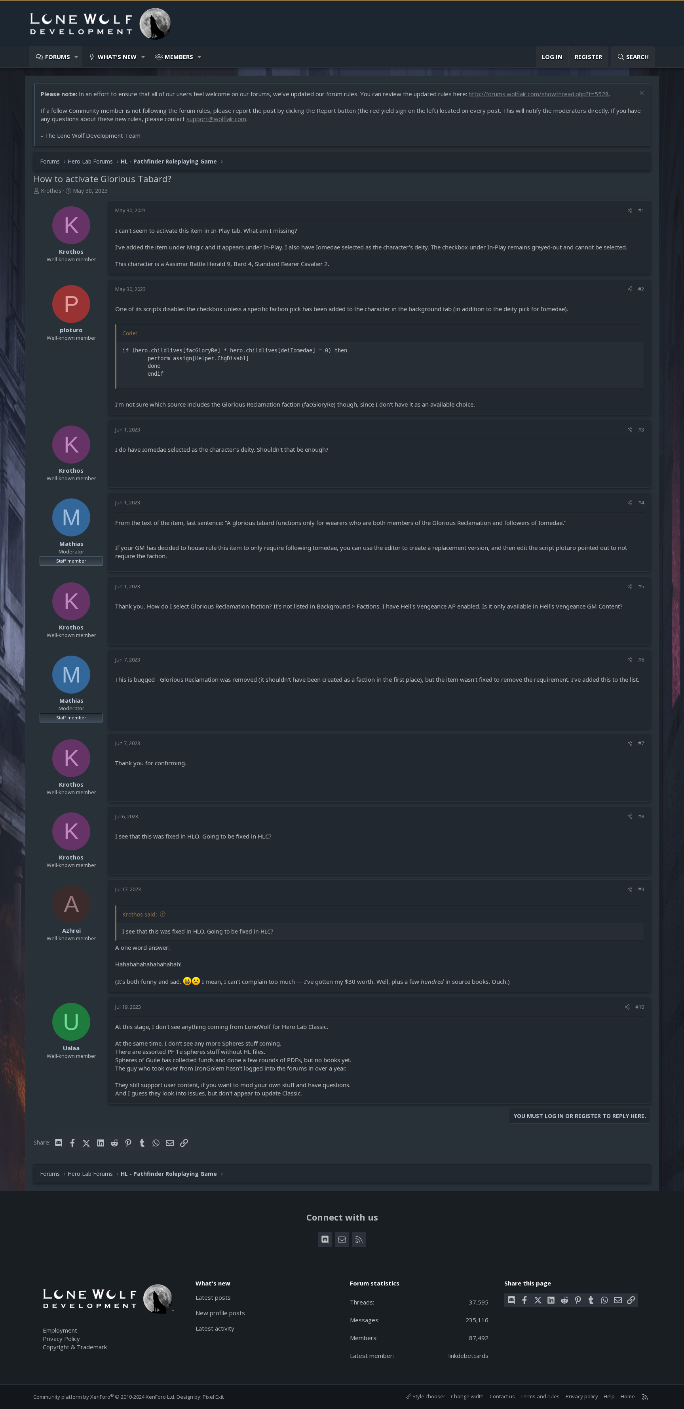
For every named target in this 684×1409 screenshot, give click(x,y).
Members (179, 57)
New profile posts (220, 1313)
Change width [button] (467, 1396)
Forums (57, 57)
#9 (641, 889)
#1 (641, 210)
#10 (639, 1006)
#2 (641, 289)
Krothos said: (139, 914)
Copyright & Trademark (75, 1347)
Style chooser (428, 1396)
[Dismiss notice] (640, 94)
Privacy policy (582, 1396)
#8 (641, 816)
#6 (641, 659)
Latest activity (215, 1328)
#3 (641, 429)
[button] (76, 56)
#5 (641, 586)
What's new (117, 57)
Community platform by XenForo (104, 1396)
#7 (641, 743)
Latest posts (213, 1297)
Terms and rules (540, 1396)
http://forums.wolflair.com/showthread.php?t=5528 (539, 94)
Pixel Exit (213, 1396)
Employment (60, 1330)
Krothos (51, 190)
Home (628, 1396)
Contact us (502, 1396)
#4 (641, 502)
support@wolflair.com (216, 119)
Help (609, 1396)
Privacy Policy (61, 1338)
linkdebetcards (468, 1356)
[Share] (630, 210)
